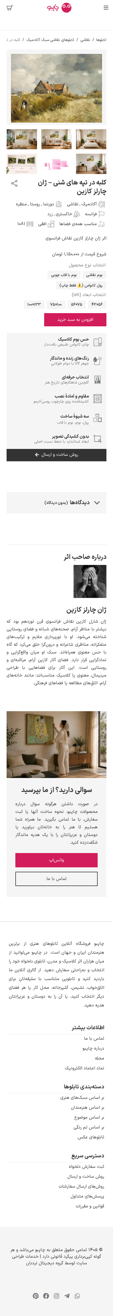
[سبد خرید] (9, 8)
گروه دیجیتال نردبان (44, 1263)
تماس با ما (94, 1038)
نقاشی (85, 40)
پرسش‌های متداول (87, 1196)
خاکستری (64, 214)
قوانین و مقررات (90, 1206)
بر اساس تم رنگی (89, 1127)
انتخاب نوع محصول (87, 265)
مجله (99, 1058)
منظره (21, 204)
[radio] (94, 275)
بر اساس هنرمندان (87, 1107)
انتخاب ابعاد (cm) (89, 295)
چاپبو (40, 1250)
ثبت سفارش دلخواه (86, 1166)
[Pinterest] (36, 1296)
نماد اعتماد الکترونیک (84, 1068)
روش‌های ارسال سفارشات (81, 1186)
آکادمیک (89, 204)
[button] (56, 974)
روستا (35, 204)
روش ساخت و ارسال (85, 1176)
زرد (50, 214)
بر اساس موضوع (89, 1117)
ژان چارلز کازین (86, 610)
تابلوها (101, 40)
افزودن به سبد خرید (75, 319)
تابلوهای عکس (91, 1137)
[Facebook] (46, 1296)
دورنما (48, 204)
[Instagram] (56, 1296)
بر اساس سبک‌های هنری (82, 1097)
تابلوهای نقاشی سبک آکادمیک (50, 40)
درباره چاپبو (93, 1048)
